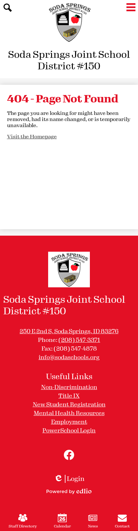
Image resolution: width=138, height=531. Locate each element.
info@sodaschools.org (69, 357)
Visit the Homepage (32, 137)
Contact (122, 526)
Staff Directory (23, 526)
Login (69, 479)
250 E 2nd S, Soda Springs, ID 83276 (69, 331)
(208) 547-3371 (79, 340)
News (93, 526)
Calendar (62, 526)
